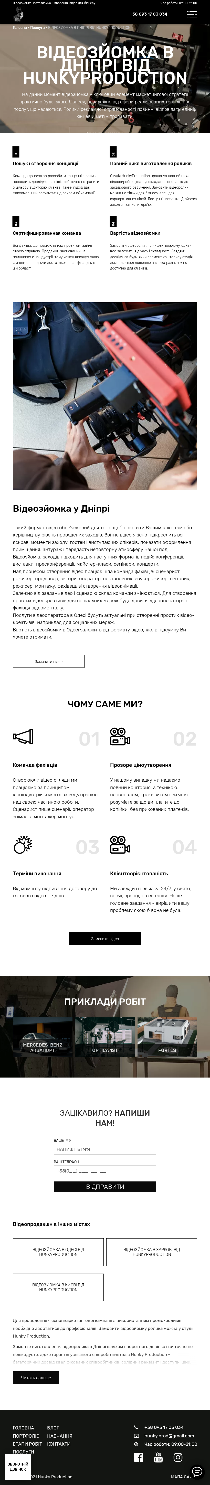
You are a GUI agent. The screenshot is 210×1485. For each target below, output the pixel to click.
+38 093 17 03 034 (148, 14)
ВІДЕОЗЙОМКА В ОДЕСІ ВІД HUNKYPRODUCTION (58, 1252)
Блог (53, 1428)
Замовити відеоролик (105, 133)
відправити (105, 1186)
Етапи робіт (27, 1444)
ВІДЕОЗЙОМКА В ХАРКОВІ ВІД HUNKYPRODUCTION (151, 1252)
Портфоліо (26, 1436)
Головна (20, 28)
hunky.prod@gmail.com (169, 1436)
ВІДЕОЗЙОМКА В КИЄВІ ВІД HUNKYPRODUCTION (58, 1287)
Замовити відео (48, 661)
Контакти (58, 1444)
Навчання (59, 1436)
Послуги (37, 28)
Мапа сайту (184, 1477)
